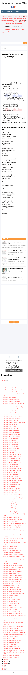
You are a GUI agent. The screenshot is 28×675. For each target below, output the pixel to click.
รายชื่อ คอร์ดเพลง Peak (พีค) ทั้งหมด (12, 388)
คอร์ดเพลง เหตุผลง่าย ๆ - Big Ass (11, 496)
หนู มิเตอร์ (11, 18)
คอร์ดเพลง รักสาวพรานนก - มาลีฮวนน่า (12, 480)
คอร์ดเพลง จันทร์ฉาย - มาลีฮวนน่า (11, 434)
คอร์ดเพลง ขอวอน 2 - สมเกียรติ (10, 609)
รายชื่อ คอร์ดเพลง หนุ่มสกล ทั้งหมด (11, 585)
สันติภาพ (23, 20)
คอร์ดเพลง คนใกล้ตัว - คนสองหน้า (11, 401)
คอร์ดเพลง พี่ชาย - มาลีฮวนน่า (10, 444)
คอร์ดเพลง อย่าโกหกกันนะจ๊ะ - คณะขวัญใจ (13, 406)
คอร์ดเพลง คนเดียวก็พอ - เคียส (10, 636)
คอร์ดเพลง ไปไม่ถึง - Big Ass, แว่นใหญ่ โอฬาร (14, 498)
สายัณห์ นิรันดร (10, 20)
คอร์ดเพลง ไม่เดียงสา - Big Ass (10, 512)
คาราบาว (14, 16)
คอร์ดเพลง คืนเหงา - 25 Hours (10, 533)
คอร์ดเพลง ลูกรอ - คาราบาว (10, 540)
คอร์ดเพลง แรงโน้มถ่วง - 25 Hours (11, 583)
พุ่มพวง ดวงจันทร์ (18, 18)
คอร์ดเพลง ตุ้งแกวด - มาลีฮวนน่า (11, 414)
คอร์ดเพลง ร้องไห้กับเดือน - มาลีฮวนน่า (12, 462)
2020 (3, 665)
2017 (3, 666)
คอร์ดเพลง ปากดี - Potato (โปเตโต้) (11, 527)
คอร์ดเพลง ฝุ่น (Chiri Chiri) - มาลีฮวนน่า (12, 456)
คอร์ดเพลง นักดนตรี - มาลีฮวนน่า (11, 442)
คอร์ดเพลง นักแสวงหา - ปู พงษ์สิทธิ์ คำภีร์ (13, 567)
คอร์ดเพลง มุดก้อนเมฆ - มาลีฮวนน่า (11, 432)
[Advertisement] (14, 38)
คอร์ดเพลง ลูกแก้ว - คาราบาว (10, 529)
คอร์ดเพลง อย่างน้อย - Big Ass (10, 506)
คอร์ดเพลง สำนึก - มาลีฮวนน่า (10, 482)
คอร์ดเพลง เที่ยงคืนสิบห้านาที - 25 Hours (12, 607)
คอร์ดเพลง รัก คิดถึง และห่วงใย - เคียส (12, 640)
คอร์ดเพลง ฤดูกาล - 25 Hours (10, 601)
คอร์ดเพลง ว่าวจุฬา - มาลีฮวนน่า (11, 438)
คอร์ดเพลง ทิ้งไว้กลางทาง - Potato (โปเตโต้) (13, 531)
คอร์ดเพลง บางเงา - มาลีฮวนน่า (10, 428)
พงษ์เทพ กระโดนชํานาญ (13, 22)
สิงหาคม (6, 384)
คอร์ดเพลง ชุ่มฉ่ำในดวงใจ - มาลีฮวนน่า (12, 468)
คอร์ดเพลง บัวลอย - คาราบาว (10, 546)
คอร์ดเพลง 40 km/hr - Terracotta (15, 277)
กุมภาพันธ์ (6, 661)
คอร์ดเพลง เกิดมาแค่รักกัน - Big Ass (11, 500)
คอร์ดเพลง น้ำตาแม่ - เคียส (9, 644)
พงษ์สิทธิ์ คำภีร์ (8, 16)
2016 (3, 668)
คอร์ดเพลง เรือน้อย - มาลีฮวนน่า (11, 448)
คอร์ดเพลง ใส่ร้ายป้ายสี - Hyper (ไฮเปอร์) (12, 581)
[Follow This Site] (15, 6)
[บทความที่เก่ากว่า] (16, 322)
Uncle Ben (19, 23)
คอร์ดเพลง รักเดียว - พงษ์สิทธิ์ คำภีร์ (11, 573)
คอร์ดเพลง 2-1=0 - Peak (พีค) (10, 410)
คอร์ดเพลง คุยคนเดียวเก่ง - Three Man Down (13, 392)
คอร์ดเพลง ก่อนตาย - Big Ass (10, 492)
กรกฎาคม (6, 386)
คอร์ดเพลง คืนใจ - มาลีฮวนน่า (10, 466)
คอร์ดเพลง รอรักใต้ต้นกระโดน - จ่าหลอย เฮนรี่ (14, 632)
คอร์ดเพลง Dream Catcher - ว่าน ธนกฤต (12, 519)
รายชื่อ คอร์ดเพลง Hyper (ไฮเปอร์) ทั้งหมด (13, 554)
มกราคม (6, 663)
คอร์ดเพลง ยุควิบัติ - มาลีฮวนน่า (10, 420)
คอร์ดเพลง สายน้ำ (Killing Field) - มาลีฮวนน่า (14, 422)
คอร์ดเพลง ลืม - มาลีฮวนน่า (9, 486)
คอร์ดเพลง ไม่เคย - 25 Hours (10, 605)
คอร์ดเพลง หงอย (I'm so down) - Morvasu (13, 630)
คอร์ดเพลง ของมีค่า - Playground (11, 657)
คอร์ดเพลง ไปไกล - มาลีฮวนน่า (10, 472)
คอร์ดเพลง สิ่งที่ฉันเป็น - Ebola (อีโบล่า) (12, 575)
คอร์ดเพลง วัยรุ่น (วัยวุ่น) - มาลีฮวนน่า (12, 436)
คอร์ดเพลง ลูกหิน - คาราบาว (10, 548)
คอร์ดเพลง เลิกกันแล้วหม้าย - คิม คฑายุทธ (13, 626)
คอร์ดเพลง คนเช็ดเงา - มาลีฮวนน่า (11, 460)
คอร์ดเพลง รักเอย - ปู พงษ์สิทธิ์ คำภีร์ (12, 569)
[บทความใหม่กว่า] (11, 322)
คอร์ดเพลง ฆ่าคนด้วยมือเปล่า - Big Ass (12, 494)
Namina (24, 672)
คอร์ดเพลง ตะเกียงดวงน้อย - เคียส (11, 646)
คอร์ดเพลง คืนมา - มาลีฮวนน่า (10, 450)
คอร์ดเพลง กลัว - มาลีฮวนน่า (10, 424)
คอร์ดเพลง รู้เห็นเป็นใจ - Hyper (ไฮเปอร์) (12, 577)
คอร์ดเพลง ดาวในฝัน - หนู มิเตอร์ (11, 628)
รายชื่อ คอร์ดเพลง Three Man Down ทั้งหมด (13, 390)
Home (3, 11)
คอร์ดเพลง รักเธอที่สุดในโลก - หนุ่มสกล (12, 591)
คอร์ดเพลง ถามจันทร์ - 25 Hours (11, 603)
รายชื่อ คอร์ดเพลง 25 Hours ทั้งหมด (11, 552)
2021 (3, 380)
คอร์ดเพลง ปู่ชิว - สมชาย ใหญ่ (10, 397)
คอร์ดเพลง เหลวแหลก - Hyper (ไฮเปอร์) (12, 565)
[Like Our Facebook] (12, 6)
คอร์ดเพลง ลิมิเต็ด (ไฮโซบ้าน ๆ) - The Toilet (13, 593)
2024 (3, 377)
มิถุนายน (6, 659)
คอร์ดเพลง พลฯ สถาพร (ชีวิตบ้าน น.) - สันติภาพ (14, 523)
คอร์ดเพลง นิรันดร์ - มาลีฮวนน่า (10, 474)
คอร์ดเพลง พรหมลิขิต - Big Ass (10, 502)
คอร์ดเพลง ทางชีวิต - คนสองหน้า (11, 399)
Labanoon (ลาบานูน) (11, 23)
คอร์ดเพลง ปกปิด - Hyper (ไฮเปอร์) (11, 563)
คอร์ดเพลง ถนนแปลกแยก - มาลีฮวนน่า (12, 484)
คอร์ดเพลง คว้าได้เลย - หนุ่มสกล (11, 587)
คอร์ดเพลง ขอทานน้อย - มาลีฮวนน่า (12, 452)
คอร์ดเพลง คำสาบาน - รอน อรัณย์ (11, 408)
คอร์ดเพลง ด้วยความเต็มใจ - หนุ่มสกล (12, 589)
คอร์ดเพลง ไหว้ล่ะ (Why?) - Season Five (12, 613)
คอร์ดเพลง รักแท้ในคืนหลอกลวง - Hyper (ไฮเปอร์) (15, 579)
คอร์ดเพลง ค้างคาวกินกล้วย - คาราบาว (12, 550)
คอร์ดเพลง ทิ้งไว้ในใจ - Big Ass (10, 508)
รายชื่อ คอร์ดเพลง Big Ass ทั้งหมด (11, 490)
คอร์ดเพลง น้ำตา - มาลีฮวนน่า (10, 446)
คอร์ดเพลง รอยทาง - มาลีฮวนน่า (11, 430)
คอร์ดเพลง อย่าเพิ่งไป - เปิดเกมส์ (10, 595)
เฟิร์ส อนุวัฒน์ (23, 22)
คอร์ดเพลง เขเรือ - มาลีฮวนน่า (10, 464)
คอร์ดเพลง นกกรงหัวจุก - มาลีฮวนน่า (12, 440)
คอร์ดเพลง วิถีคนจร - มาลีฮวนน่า (11, 476)
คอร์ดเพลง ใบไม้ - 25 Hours (9, 597)
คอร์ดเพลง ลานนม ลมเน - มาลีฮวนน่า (12, 470)
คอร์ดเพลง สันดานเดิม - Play (10, 521)
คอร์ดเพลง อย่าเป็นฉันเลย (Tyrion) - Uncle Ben (14, 650)
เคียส (2, 16)
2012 (3, 669)
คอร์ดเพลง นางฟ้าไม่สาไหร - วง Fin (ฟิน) (13, 538)
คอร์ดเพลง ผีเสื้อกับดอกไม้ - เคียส (11, 642)
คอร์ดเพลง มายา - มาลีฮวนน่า (10, 426)
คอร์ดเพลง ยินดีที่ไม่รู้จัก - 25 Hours (11, 599)
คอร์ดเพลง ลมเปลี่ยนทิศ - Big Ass (11, 504)
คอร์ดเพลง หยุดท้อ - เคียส (9, 638)
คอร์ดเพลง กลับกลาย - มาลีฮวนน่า (11, 488)
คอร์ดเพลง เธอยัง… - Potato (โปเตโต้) (12, 525)
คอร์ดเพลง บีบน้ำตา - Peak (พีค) (10, 412)
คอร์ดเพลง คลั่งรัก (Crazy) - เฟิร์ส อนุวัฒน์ (17, 250)
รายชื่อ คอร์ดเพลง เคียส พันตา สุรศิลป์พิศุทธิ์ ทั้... (14, 634)
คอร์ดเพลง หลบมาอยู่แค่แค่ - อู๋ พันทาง (12, 611)
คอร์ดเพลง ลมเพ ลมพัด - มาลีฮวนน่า (12, 478)
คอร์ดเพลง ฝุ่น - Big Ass (8, 510)
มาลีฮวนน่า (20, 16)
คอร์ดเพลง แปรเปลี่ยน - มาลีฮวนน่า (11, 418)
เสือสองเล (17, 20)
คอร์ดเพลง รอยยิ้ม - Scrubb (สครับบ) (12, 517)
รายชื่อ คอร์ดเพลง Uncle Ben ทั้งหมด (12, 648)
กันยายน (6, 382)
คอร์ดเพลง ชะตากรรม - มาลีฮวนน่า (11, 458)
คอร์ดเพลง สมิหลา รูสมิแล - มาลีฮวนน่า (12, 454)
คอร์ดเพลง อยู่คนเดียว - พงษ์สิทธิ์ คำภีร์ (12, 571)
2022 (3, 378)
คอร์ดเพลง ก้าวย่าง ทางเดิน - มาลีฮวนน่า (13, 416)
